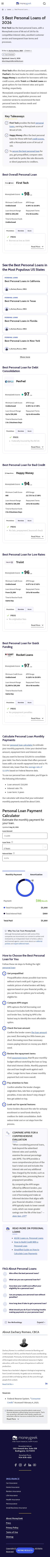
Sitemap (9, 1537)
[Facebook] (15, 1465)
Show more (25, 357)
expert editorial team (21, 944)
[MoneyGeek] (23, 3)
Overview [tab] (21, 231)
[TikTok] (25, 1465)
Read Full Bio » (7, 1384)
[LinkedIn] (29, 1465)
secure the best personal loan (26, 151)
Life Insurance (12, 1495)
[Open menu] (2, 3)
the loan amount (39, 1032)
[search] (44, 3)
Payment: (8, 901)
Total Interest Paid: (14, 913)
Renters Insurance (13, 1491)
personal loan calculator (21, 745)
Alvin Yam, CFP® (19, 1216)
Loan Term (6, 842)
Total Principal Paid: (14, 907)
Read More (35, 246)
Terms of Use (12, 1532)
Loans (9, 9)
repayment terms (20, 1057)
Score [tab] (29, 231)
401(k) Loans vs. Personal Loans (28, 1238)
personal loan (8, 967)
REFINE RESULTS (25, 1550)
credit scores (38, 138)
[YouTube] (34, 1465)
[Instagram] (20, 1465)
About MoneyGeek (14, 1518)
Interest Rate (7, 853)
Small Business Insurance (16, 1508)
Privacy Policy (12, 1528)
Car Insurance (11, 1483)
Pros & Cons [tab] (10, 231)
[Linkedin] (46, 1384)
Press (8, 1523)
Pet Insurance (11, 1503)
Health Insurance (13, 1499)
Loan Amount (7, 831)
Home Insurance (12, 1487)
